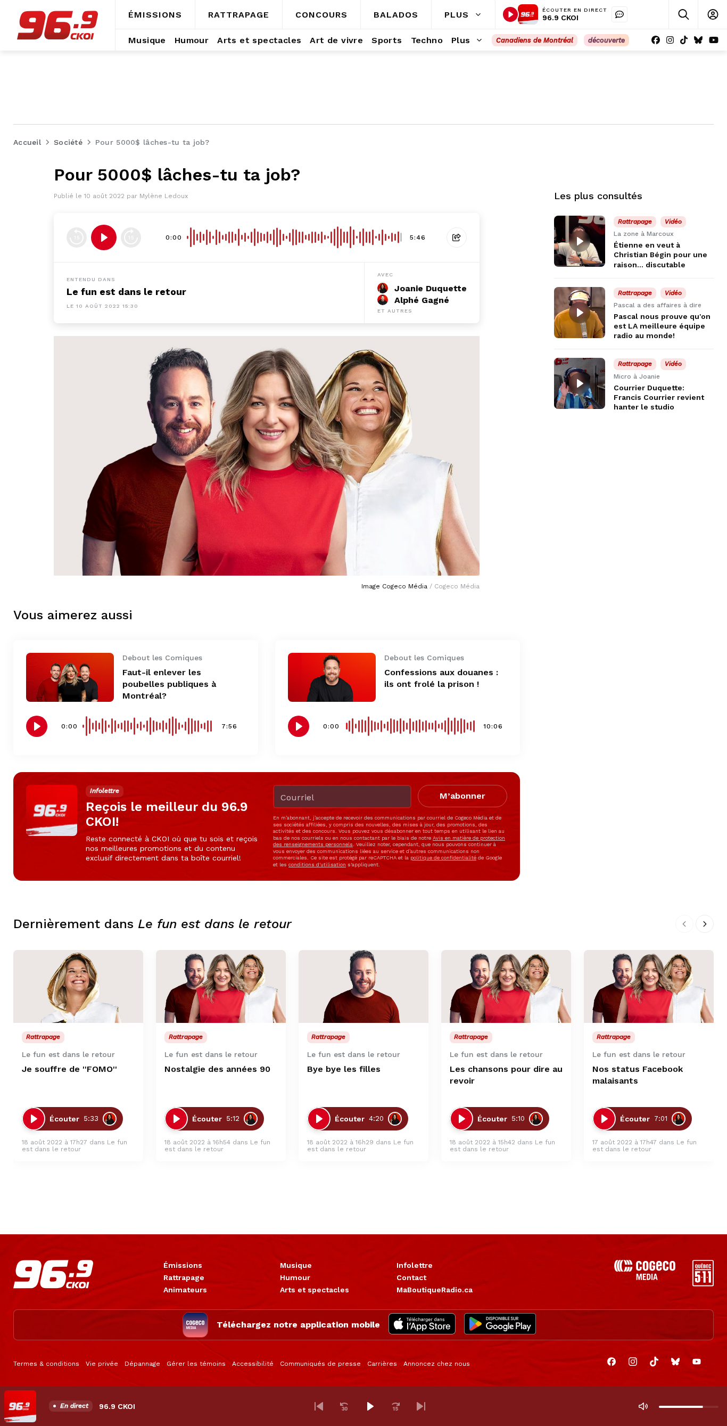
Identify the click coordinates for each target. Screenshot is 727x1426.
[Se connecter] (712, 14)
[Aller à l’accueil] (57, 25)
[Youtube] (713, 40)
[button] (318, 1406)
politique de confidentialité (443, 857)
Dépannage (142, 1363)
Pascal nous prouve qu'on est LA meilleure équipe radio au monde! (662, 326)
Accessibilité (253, 1363)
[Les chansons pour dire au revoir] (506, 986)
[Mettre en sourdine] (642, 1406)
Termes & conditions (46, 1363)
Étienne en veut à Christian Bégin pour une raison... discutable (660, 254)
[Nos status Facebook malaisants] (649, 986)
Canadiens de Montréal (534, 40)
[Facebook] (655, 40)
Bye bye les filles (344, 1069)
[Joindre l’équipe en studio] (619, 14)
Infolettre (414, 1265)
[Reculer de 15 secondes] (77, 237)
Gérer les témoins (196, 1363)
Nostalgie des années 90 (217, 1069)
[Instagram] (670, 40)
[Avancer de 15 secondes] (131, 237)
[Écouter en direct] (510, 14)
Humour (295, 1277)
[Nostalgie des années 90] (221, 986)
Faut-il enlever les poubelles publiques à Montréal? (169, 684)
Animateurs (185, 1289)
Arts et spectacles (314, 1289)
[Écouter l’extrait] (104, 237)
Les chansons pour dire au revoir (506, 1075)
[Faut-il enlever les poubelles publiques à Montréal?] (70, 677)
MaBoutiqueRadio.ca (434, 1289)
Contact (411, 1277)
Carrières (382, 1363)
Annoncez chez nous (436, 1363)
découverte (606, 40)
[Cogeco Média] (644, 1277)
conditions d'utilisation (317, 864)
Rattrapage (183, 1277)
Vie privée (102, 1363)
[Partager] (457, 237)
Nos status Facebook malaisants (637, 1075)
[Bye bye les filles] (363, 986)
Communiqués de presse (320, 1363)
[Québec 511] (703, 1284)
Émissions (182, 1265)
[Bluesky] (698, 40)
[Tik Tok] (684, 40)
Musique (296, 1265)
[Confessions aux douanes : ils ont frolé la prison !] (332, 677)
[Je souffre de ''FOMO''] (78, 986)
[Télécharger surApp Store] (422, 1325)
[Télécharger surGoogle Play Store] (500, 1325)
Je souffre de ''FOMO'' (69, 1069)
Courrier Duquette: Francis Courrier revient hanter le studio (659, 397)
